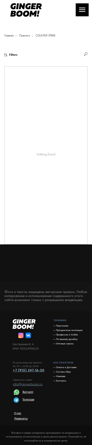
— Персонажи (60, 325)
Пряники (24, 36)
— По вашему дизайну (65, 339)
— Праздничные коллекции (68, 330)
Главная (8, 36)
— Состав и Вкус (62, 372)
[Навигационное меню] (82, 10)
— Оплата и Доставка (65, 367)
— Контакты (59, 380)
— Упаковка (59, 376)
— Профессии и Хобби (65, 334)
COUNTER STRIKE (46, 36)
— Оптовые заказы (63, 343)
